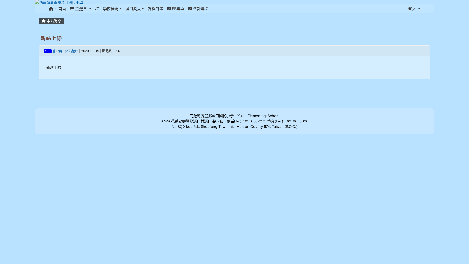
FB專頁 (177, 8)
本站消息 (53, 21)
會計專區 (200, 8)
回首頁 (59, 8)
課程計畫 (155, 8)
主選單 (81, 8)
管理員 (57, 51)
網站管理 (71, 51)
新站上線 (51, 38)
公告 (47, 51)
